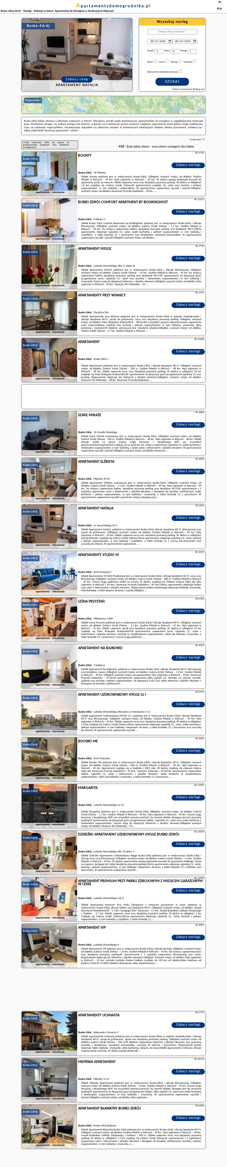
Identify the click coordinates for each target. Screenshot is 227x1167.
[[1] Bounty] (49, 174)
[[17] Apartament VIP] (49, 946)
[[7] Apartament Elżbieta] (49, 480)
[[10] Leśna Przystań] (49, 620)
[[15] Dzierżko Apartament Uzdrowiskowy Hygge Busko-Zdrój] (49, 853)
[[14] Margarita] (49, 806)
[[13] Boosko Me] (49, 759)
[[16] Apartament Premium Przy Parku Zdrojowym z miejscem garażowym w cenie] (49, 899)
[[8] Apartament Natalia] (49, 527)
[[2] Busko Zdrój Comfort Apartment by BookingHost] (49, 220)
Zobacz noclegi (188, 165)
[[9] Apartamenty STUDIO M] (49, 573)
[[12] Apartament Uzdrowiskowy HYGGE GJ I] (49, 713)
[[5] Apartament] (49, 360)
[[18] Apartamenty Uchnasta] (49, 1033)
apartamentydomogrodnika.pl (113, 6)
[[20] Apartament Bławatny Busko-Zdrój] (49, 1127)
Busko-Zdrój (30, 159)
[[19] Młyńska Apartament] (49, 1080)
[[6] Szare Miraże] (49, 433)
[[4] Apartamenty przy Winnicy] (49, 314)
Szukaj (172, 82)
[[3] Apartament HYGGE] (49, 267)
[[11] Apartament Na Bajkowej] (49, 666)
